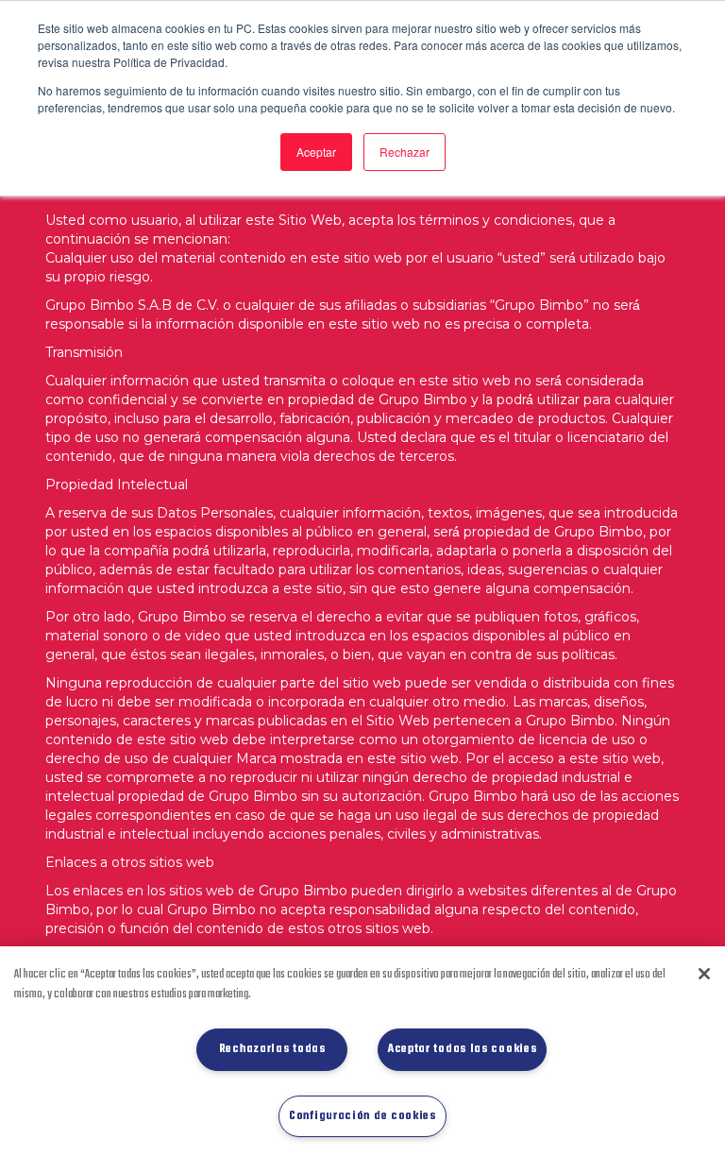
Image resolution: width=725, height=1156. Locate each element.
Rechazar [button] (404, 152)
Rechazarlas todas (272, 1049)
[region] (362, 1051)
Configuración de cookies (362, 1116)
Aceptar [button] (316, 152)
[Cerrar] (704, 973)
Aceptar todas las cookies (462, 1049)
